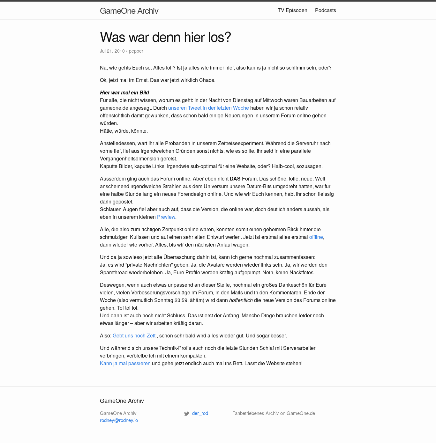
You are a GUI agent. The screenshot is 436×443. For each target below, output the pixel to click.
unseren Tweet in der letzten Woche (208, 107)
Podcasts (325, 10)
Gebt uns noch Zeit (134, 335)
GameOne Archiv (129, 10)
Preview (166, 216)
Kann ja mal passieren (125, 363)
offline (316, 236)
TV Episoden (292, 10)
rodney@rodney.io (119, 420)
